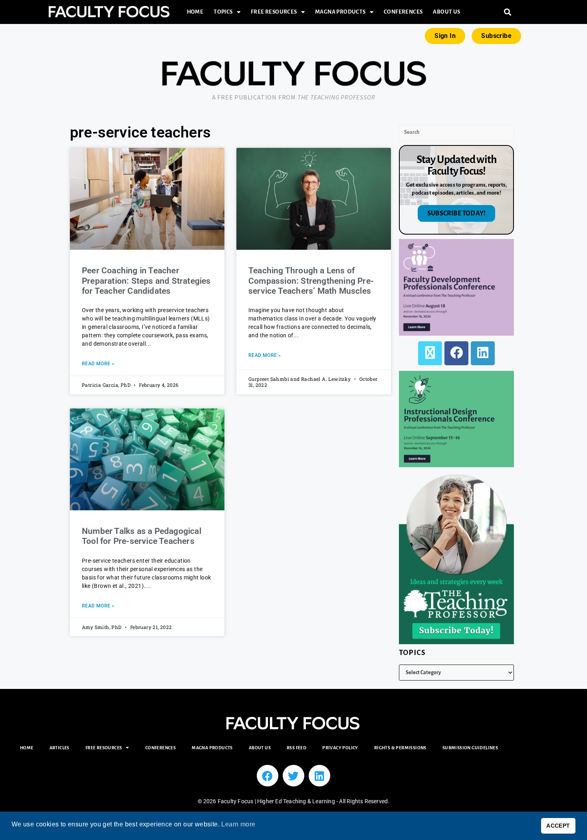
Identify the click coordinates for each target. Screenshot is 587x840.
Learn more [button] (238, 824)
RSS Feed (296, 747)
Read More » (98, 363)
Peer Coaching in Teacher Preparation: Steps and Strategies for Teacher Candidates (146, 280)
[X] (430, 353)
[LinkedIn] (483, 353)
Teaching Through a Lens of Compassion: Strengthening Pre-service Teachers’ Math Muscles (311, 280)
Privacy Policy (340, 747)
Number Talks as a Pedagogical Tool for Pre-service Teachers (141, 536)
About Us (446, 12)
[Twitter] (293, 775)
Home (195, 12)
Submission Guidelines (470, 747)
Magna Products (340, 12)
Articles (59, 747)
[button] (507, 12)
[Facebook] (456, 353)
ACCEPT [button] (558, 825)
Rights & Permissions (400, 747)
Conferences (403, 12)
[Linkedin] (319, 775)
